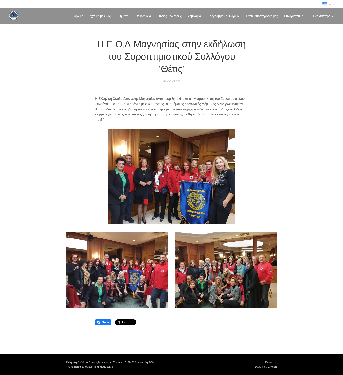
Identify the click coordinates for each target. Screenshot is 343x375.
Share (105, 322)
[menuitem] (79, 16)
